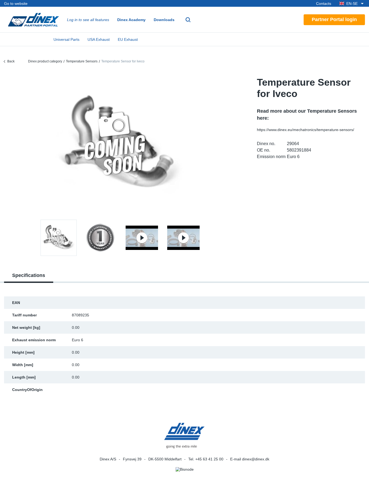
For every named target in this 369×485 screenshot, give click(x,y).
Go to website (16, 3)
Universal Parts (66, 39)
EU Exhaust (128, 39)
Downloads (164, 20)
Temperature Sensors (82, 61)
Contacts (323, 3)
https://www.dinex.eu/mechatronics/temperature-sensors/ (305, 130)
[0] (121, 144)
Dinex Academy (131, 20)
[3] (183, 238)
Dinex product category (45, 61)
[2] (142, 238)
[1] (100, 238)
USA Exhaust (99, 39)
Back (11, 61)
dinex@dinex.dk (255, 459)
